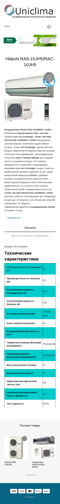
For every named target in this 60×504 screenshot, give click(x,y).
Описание (30, 227)
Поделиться (13, 218)
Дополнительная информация (30, 235)
